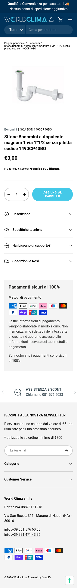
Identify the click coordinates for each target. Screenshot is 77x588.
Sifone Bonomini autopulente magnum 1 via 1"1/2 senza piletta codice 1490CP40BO (37, 47)
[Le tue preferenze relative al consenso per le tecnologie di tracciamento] (69, 580)
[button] (60, 19)
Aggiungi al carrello (52, 194)
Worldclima (20, 577)
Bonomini (34, 43)
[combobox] (38, 29)
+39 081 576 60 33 (26, 529)
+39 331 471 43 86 (26, 535)
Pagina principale (14, 43)
